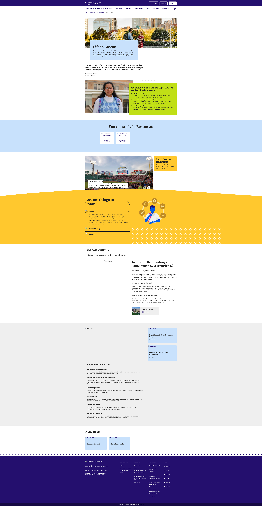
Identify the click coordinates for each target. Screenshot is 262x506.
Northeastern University (122, 140)
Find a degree (153, 3)
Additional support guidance (153, 468)
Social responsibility (153, 489)
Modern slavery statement (155, 482)
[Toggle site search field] (174, 8)
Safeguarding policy (153, 486)
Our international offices (125, 468)
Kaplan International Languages (139, 473)
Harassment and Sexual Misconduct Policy (154, 479)
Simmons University (107, 140)
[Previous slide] (144, 188)
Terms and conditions (154, 493)
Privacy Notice (152, 484)
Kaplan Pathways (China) (140, 470)
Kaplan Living (137, 465)
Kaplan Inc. (136, 468)
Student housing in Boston (117, 445)
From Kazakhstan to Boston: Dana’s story (159, 353)
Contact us (163, 3)
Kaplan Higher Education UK (140, 479)
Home (87, 8)
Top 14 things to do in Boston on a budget (161, 336)
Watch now (149, 312)
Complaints (151, 471)
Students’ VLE (137, 482)
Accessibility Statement (154, 465)
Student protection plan (154, 491)
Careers (121, 472)
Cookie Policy (152, 474)
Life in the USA (100, 12)
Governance (152, 476)
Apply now (172, 3)
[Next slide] (148, 188)
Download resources (124, 470)
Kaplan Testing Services (139, 476)
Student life (92, 12)
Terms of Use (152, 496)
